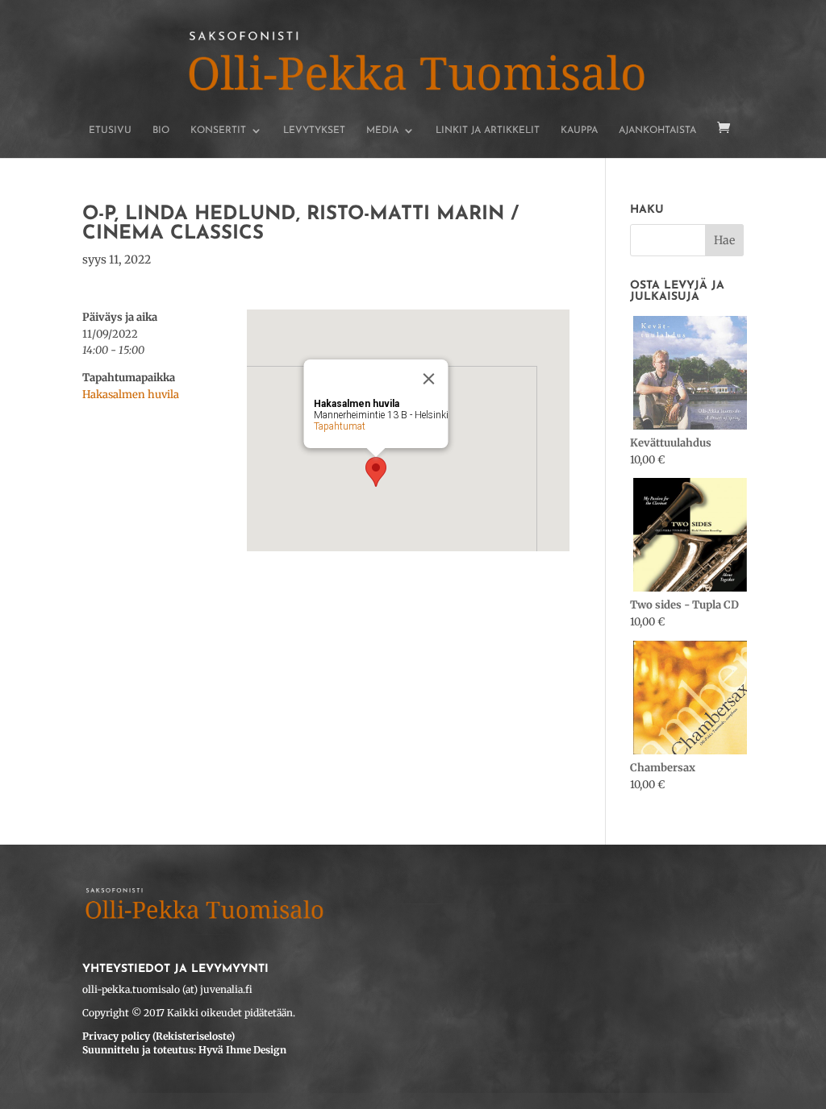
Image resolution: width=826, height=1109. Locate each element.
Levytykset (314, 130)
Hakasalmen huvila (130, 394)
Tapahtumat (339, 426)
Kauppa (579, 130)
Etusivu (110, 130)
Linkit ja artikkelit (488, 130)
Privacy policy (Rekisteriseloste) (158, 1036)
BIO (160, 130)
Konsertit (218, 130)
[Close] (428, 378)
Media (382, 130)
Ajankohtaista (657, 130)
